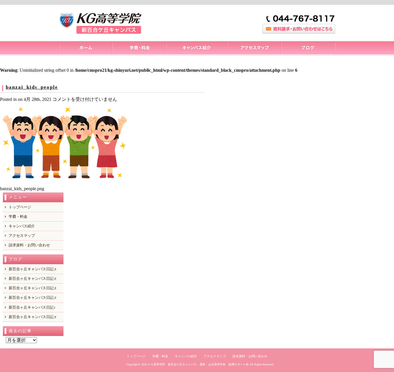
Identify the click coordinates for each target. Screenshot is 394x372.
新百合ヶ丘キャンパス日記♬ (33, 269)
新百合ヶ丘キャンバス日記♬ (33, 297)
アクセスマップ (254, 48)
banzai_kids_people (32, 87)
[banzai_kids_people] (65, 180)
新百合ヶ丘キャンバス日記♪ (32, 307)
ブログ (308, 48)
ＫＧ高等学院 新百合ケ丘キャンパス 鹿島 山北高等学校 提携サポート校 (198, 364)
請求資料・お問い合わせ (29, 245)
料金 (139, 48)
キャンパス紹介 (196, 48)
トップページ (85, 48)
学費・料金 (18, 216)
